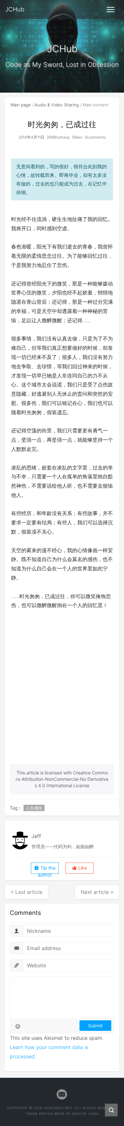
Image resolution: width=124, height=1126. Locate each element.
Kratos (46, 1113)
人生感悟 (34, 807)
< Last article (26, 892)
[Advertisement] (62, 698)
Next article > (97, 892)
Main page (20, 104)
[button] (79, 868)
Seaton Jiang (85, 1113)
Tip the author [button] (47, 869)
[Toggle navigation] (110, 10)
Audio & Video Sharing (57, 104)
